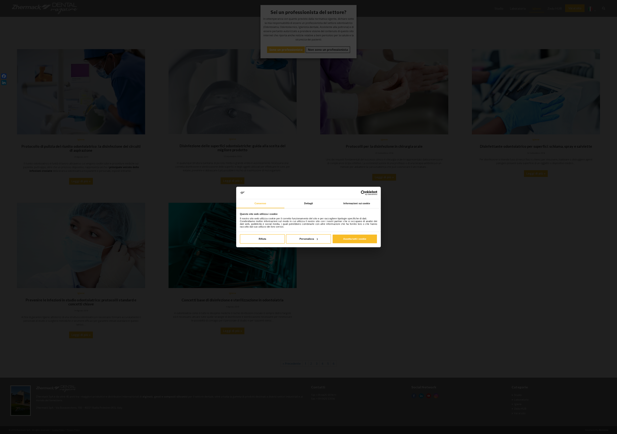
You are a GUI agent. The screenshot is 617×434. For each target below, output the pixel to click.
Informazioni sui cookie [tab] (356, 203)
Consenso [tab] (260, 203)
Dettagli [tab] (308, 203)
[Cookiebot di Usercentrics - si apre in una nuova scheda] (363, 192)
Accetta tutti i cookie (354, 238)
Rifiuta (262, 238)
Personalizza (307, 238)
